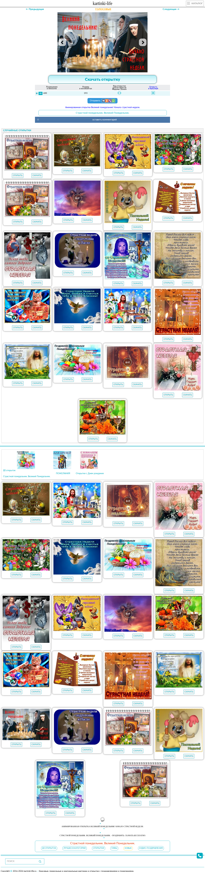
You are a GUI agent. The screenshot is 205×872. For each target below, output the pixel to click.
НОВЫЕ (128, 843)
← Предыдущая (35, 9)
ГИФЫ (114, 843)
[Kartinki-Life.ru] (102, 4)
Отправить (95, 101)
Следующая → (171, 9)
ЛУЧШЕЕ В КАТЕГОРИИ (74, 843)
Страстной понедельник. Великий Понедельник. (102, 113)
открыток (49, 843)
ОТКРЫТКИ (98, 843)
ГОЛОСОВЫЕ (103, 9)
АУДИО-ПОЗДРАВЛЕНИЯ (151, 843)
